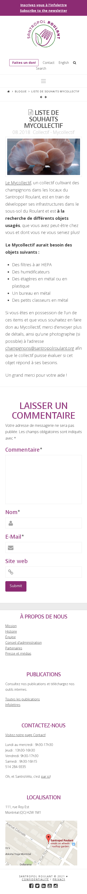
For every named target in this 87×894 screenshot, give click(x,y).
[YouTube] (50, 885)
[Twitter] (37, 885)
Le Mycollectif (18, 182)
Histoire (11, 631)
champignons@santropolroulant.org (39, 348)
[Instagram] (56, 885)
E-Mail (14, 537)
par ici (45, 776)
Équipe (10, 637)
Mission (11, 626)
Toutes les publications (22, 699)
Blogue (21, 91)
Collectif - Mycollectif (53, 132)
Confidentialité (35, 879)
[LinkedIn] (44, 885)
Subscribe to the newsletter (43, 10)
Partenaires (13, 648)
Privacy (59, 879)
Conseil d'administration (23, 642)
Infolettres (12, 705)
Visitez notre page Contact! (25, 735)
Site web (16, 561)
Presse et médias (18, 653)
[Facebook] (31, 885)
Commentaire (23, 449)
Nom (12, 512)
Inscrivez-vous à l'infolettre (43, 5)
